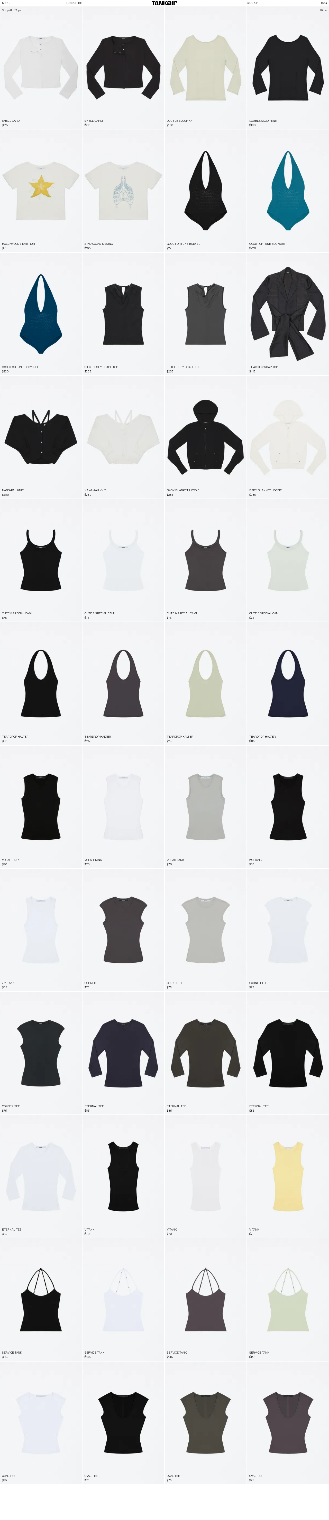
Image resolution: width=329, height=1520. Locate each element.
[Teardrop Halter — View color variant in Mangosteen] (76, 628)
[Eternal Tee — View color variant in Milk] (149, 997)
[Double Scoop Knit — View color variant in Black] (241, 12)
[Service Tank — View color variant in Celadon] (66, 1243)
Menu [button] (6, 3)
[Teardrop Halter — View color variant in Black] (149, 628)
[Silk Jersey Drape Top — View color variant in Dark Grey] (159, 258)
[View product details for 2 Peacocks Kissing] (123, 190)
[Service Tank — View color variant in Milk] (76, 1243)
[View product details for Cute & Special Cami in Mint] (288, 560)
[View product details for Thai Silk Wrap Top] (288, 314)
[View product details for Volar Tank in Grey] (205, 807)
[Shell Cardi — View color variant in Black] (76, 12)
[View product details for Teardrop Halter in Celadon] (205, 683)
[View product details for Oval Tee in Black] (123, 1423)
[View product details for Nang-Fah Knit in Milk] (123, 437)
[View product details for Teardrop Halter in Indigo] (288, 683)
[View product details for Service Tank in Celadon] (288, 1299)
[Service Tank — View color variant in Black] (149, 1243)
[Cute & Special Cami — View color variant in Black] (159, 504)
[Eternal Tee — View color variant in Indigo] (241, 997)
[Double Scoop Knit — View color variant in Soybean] (316, 12)
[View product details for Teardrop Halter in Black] (41, 683)
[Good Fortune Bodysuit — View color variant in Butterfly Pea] (241, 135)
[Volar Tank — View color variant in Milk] (76, 751)
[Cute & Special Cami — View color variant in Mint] (76, 504)
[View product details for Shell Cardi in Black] (123, 67)
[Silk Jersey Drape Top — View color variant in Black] (241, 258)
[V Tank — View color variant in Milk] (154, 1120)
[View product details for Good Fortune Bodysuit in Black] (205, 190)
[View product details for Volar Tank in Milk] (123, 807)
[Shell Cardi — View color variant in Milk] (159, 12)
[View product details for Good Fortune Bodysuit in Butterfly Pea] (41, 314)
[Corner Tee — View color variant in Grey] (154, 874)
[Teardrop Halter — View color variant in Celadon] (66, 628)
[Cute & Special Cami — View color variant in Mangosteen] (66, 504)
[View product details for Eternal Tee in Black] (288, 1053)
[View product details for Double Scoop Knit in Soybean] (205, 67)
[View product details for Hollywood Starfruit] (41, 190)
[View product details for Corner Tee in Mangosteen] (123, 930)
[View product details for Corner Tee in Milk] (288, 930)
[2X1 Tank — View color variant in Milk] (324, 751)
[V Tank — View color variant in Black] (236, 1120)
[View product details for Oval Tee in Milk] (41, 1423)
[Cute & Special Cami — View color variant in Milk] (71, 504)
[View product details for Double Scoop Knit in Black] (288, 67)
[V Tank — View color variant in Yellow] (159, 1120)
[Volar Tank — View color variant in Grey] (71, 751)
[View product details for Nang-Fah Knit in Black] (41, 437)
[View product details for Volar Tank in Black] (41, 807)
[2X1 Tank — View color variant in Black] (76, 874)
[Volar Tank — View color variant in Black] (154, 751)
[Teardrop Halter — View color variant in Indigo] (71, 628)
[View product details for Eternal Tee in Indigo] (123, 1053)
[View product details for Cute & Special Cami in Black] (41, 560)
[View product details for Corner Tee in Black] (41, 1053)
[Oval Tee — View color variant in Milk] (154, 1367)
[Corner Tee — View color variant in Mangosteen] (236, 874)
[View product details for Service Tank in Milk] (123, 1299)
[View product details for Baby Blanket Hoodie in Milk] (288, 437)
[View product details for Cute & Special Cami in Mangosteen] (205, 560)
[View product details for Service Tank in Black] (41, 1299)
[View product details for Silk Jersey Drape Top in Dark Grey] (205, 314)
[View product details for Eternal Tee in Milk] (41, 1176)
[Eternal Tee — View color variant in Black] (154, 997)
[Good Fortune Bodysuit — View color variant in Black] (319, 135)
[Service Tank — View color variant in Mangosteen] (71, 1243)
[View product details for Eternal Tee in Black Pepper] (205, 1053)
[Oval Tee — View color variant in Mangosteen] (71, 1367)
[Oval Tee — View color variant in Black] (66, 1367)
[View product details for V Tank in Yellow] (288, 1176)
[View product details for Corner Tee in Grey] (205, 930)
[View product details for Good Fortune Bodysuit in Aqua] (288, 190)
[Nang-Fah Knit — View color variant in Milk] (76, 381)
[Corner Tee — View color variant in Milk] (159, 874)
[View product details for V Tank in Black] (123, 1176)
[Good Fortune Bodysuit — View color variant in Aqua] (236, 135)
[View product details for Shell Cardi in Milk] (41, 67)
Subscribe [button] (74, 3)
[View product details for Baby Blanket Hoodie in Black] (205, 437)
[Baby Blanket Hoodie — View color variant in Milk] (241, 381)
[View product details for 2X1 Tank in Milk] (41, 930)
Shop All (7, 10)
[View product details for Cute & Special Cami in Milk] (123, 560)
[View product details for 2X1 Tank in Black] (288, 807)
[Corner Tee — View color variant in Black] (149, 874)
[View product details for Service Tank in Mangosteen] (205, 1299)
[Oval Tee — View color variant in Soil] (76, 1367)
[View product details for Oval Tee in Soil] (205, 1423)
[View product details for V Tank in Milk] (205, 1176)
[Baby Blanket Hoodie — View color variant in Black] (324, 381)
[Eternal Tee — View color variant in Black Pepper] (159, 997)
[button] (164, 3)
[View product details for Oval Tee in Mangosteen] (288, 1423)
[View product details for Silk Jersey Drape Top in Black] (123, 314)
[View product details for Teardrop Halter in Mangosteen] (123, 683)
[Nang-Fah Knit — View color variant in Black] (159, 381)
